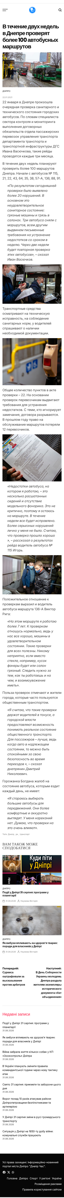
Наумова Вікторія (29, 901)
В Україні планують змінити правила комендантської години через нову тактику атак (30, 1070)
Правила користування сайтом (42, 1189)
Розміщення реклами (48, 1184)
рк (17, 834)
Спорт (34, 1178)
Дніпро (6, 91)
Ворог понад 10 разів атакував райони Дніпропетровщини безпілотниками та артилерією (26, 1102)
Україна (57, 1178)
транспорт (25, 834)
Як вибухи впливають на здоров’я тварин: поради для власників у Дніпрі (30, 944)
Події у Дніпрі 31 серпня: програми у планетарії (25, 894)
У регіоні (44, 1178)
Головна (12, 1178)
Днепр (11, 834)
